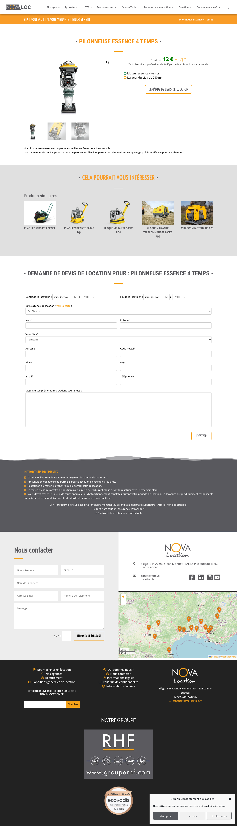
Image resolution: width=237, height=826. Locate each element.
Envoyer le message (89, 636)
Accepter (165, 816)
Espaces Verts (128, 7)
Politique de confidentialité (120, 682)
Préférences (219, 816)
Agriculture (71, 7)
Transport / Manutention (157, 7)
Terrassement (81, 19)
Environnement (105, 7)
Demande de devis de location (168, 89)
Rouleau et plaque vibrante (50, 19)
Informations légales (120, 678)
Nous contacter (120, 674)
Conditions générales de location (53, 682)
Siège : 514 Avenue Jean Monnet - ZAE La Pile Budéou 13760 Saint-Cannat (179, 565)
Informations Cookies (120, 686)
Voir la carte (63, 305)
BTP (87, 7)
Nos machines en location (54, 670)
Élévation (184, 7)
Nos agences (53, 7)
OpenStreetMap (228, 656)
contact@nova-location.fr (186, 700)
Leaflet (214, 656)
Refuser (192, 816)
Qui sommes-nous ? (207, 7)
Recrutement (53, 678)
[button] (230, 799)
